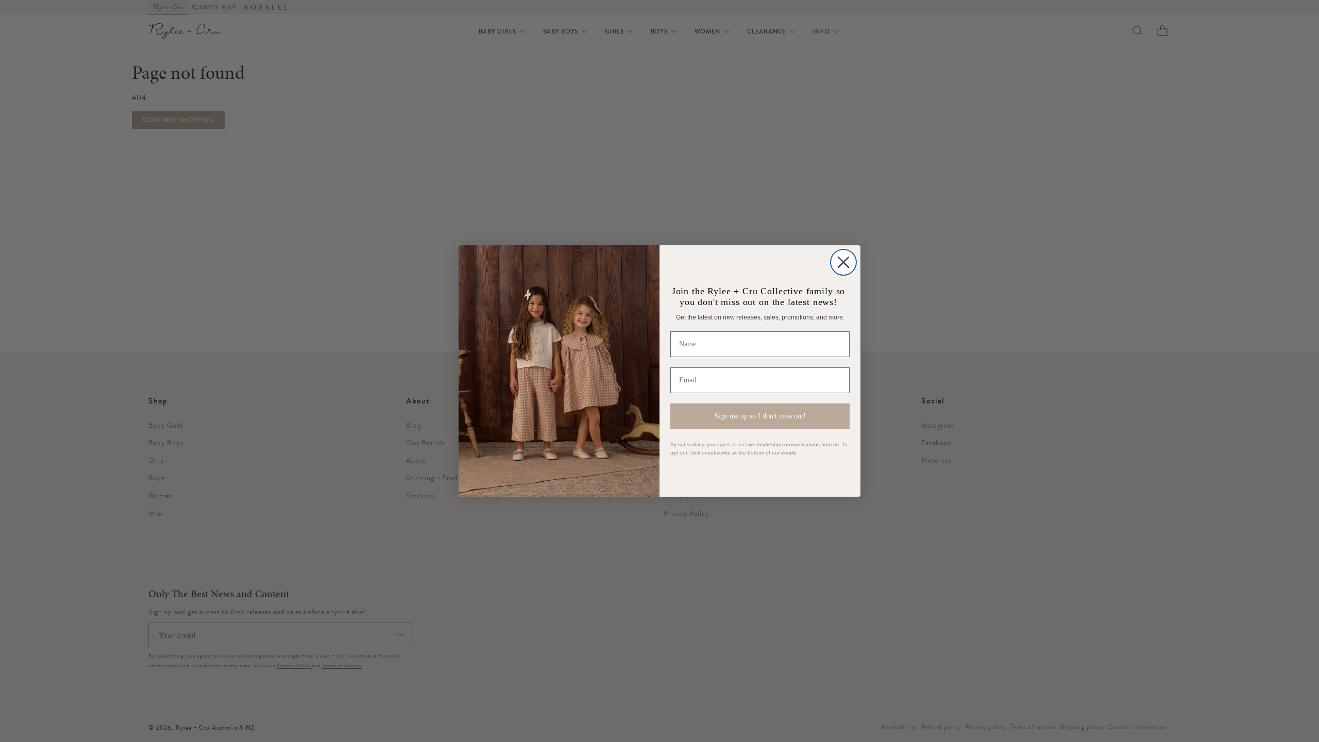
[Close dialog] (843, 262)
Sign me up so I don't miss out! (760, 416)
